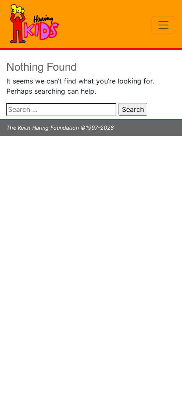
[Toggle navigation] (163, 25)
